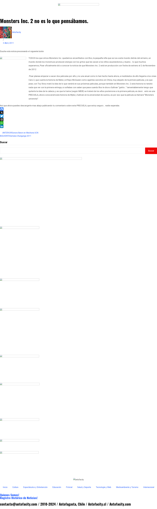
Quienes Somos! (9, 494)
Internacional (148, 487)
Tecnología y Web (103, 487)
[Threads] (78, 119)
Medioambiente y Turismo (127, 487)
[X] (78, 112)
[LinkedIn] (78, 126)
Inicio (5, 487)
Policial (69, 487)
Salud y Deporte (84, 487)
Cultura (15, 487)
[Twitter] (78, 116)
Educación (56, 487)
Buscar (3, 142)
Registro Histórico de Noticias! (19, 497)
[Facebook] (78, 109)
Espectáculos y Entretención (35, 487)
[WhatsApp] (78, 123)
